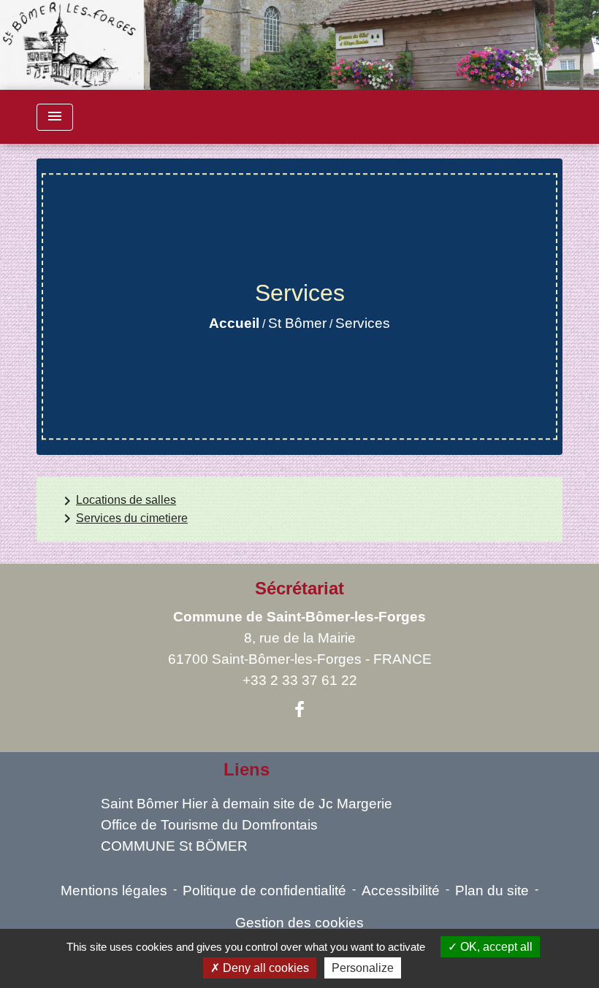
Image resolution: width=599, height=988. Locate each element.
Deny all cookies (264, 968)
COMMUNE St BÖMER (174, 846)
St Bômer (297, 323)
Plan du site (492, 890)
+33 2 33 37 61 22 (300, 680)
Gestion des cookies (299, 922)
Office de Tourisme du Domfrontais (209, 824)
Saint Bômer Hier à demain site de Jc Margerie (246, 803)
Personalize (363, 968)
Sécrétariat (299, 588)
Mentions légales (114, 890)
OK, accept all (495, 947)
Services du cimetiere (123, 518)
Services (362, 323)
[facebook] (299, 709)
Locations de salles (117, 501)
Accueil (234, 323)
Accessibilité (401, 890)
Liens (247, 769)
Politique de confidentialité (264, 890)
